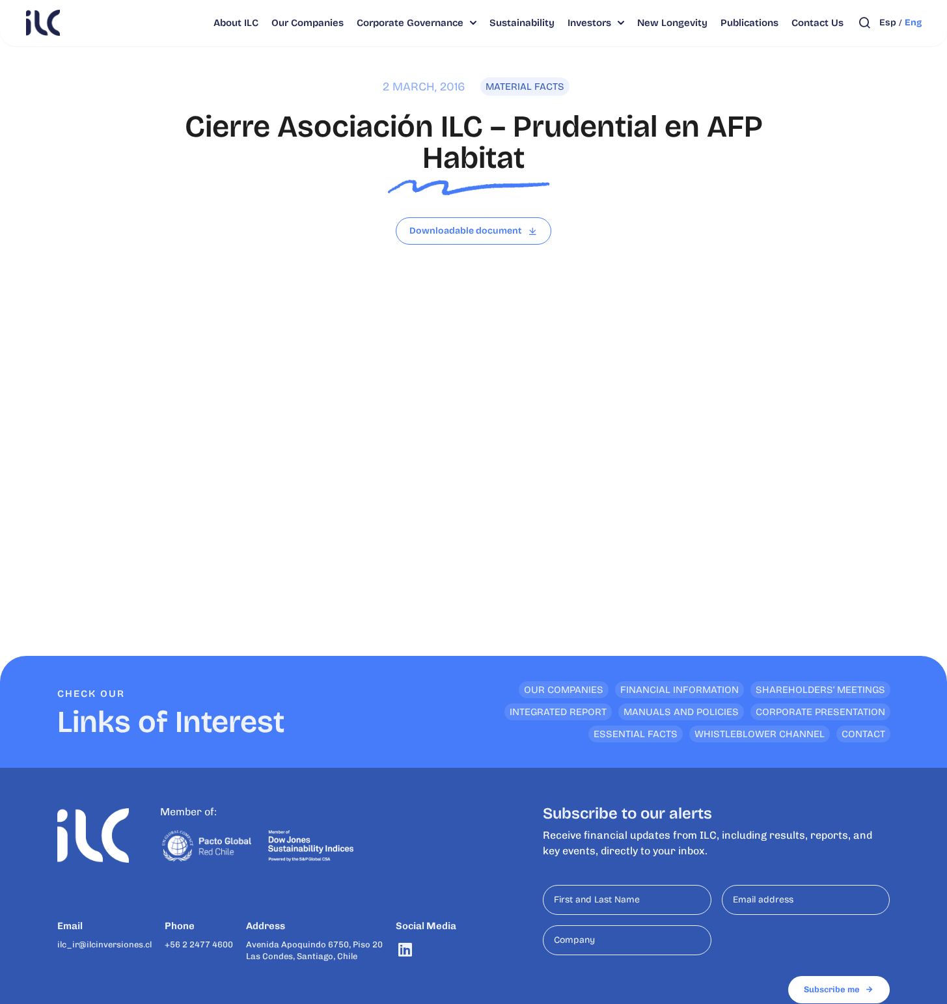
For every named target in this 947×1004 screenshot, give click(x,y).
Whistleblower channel (759, 734)
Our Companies (563, 690)
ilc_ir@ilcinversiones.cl (104, 944)
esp (887, 22)
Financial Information (679, 690)
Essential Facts (636, 734)
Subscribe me (832, 989)
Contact (863, 734)
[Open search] (865, 23)
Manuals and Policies (681, 712)
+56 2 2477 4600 (199, 944)
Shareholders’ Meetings (820, 690)
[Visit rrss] (405, 949)
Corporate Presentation (820, 712)
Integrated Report (558, 712)
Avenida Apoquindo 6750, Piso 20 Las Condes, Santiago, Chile (314, 950)
